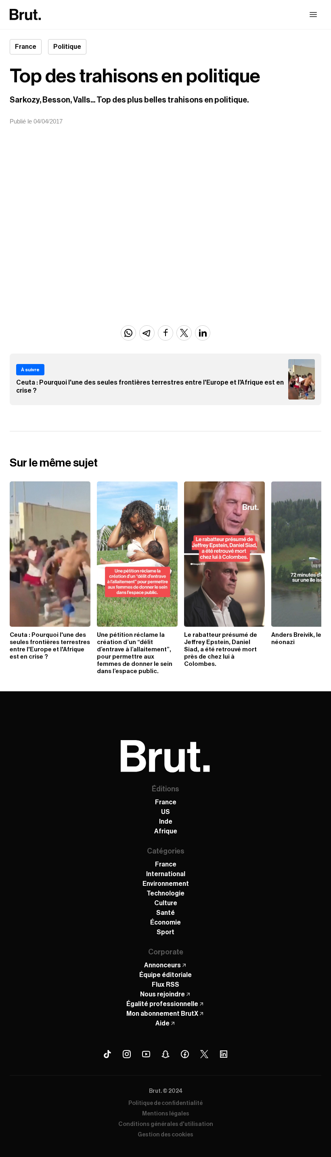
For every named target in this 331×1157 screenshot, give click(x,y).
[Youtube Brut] (146, 1054)
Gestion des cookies (165, 1135)
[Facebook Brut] (185, 1054)
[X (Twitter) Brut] (204, 1054)
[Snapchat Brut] (165, 1054)
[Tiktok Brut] (107, 1054)
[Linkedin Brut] (224, 1054)
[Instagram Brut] (127, 1054)
